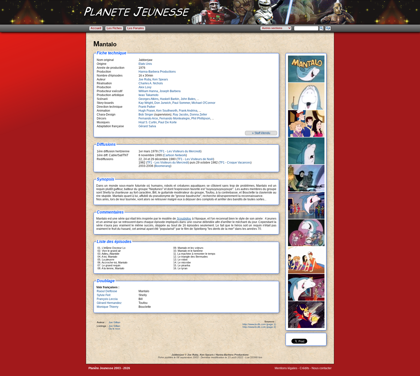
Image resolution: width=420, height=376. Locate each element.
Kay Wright (146, 103)
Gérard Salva (147, 126)
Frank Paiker (147, 106)
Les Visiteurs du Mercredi (184, 151)
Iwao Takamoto (148, 95)
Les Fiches (114, 28)
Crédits (304, 368)
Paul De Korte (167, 122)
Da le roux (114, 328)
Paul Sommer (181, 103)
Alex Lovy (145, 87)
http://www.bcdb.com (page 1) (259, 324)
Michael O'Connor (203, 103)
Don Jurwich (162, 103)
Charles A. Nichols (151, 83)
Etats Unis (145, 64)
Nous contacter (322, 368)
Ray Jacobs (180, 114)
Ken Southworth (166, 110)
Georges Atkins (148, 99)
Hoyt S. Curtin (148, 122)
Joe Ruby (145, 79)
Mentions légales (286, 368)
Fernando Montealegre (174, 118)
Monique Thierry (107, 307)
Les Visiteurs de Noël (199, 159)
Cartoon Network (175, 155)
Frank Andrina (188, 110)
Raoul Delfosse (107, 291)
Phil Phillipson (200, 118)
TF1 (162, 151)
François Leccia (107, 299)
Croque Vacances (239, 162)
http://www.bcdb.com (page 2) (259, 327)
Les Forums (135, 28)
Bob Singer (146, 114)
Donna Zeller (198, 114)
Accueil (96, 28)
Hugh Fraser (147, 110)
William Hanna (148, 91)
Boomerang (162, 166)
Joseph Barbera (170, 91)
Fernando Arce (148, 118)
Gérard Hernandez (109, 303)
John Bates (188, 99)
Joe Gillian (114, 322)
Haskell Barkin (169, 99)
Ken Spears (160, 79)
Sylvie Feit (103, 295)
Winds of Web (284, 371)
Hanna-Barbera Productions (157, 71)
